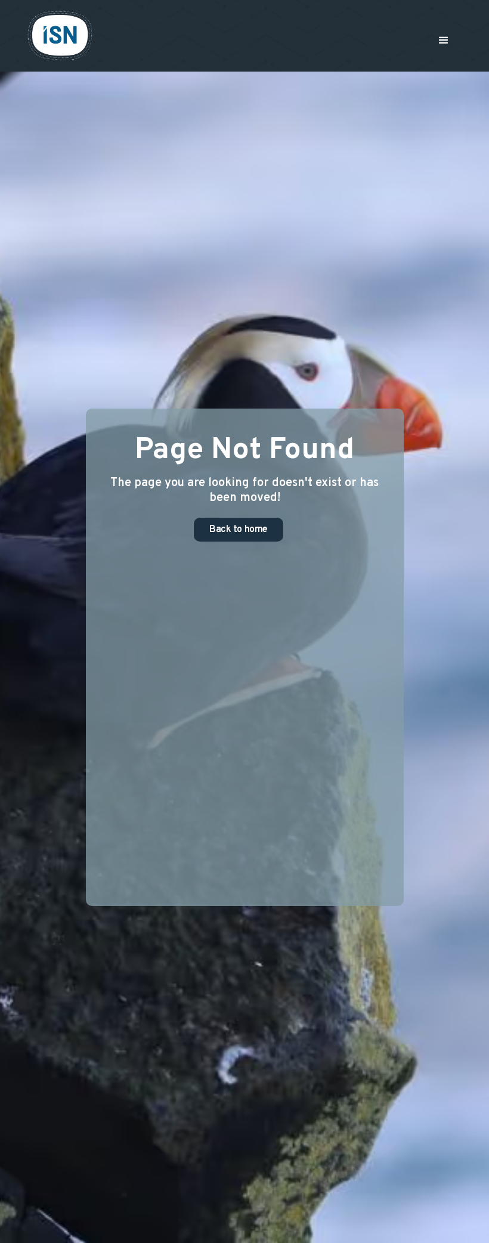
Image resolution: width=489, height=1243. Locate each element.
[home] (59, 36)
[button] (444, 40)
